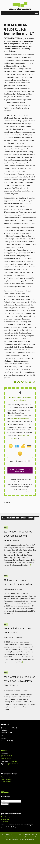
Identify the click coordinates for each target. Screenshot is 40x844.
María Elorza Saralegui (12, 690)
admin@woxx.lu (6, 758)
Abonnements (5, 777)
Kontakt (4, 750)
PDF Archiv (5, 792)
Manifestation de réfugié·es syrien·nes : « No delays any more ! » (19, 680)
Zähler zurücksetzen (20, 489)
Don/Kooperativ (6, 781)
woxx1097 (7, 502)
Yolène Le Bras (9, 589)
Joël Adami (7, 541)
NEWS (6, 527)
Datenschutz (5, 821)
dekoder (31, 491)
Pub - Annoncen (6, 779)
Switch (26, 461)
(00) (6, 756)
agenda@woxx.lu (12, 764)
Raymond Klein (8, 37)
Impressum (5, 819)
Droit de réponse (6, 817)
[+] (30, 565)
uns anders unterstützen (20, 419)
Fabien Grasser (9, 637)
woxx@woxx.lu (14, 762)
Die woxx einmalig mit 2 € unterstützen (20, 470)
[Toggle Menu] (36, 13)
